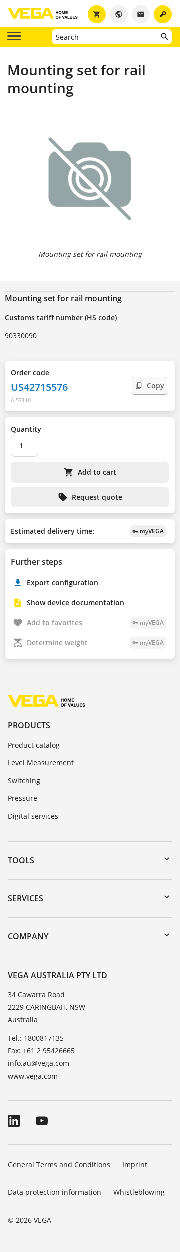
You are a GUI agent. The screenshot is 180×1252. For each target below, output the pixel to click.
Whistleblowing (139, 1192)
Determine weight (95, 642)
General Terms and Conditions (59, 1164)
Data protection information (55, 1192)
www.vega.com (33, 1076)
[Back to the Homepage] (47, 700)
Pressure (23, 798)
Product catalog (34, 745)
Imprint (135, 1164)
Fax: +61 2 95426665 (41, 1050)
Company (28, 936)
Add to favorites (95, 622)
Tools (21, 860)
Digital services (33, 816)
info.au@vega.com (39, 1063)
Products (29, 725)
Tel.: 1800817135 (36, 1038)
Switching (24, 780)
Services (26, 898)
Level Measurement (41, 762)
